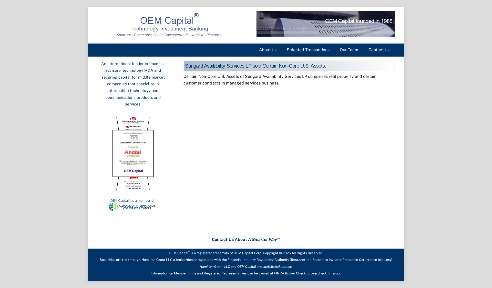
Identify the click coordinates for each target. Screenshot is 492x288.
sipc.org (385, 260)
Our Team (349, 49)
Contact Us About (246, 239)
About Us (267, 49)
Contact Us (378, 49)
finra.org (297, 260)
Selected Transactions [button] (308, 49)
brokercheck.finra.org (324, 273)
